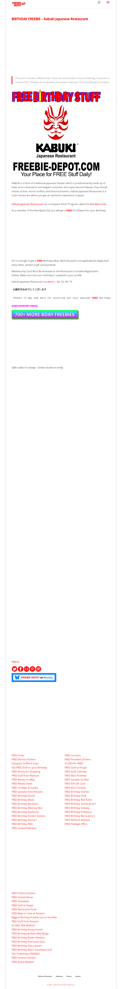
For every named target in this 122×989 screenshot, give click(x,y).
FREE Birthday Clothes (77, 791)
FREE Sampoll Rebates (24, 828)
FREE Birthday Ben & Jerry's (80, 816)
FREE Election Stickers (24, 759)
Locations (49, 281)
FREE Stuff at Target (22, 905)
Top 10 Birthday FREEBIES (26, 953)
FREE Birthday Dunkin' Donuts (28, 816)
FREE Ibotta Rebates (23, 961)
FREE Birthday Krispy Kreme (27, 929)
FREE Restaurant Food (24, 909)
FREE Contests (73, 755)
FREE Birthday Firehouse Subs (28, 941)
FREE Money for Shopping (26, 771)
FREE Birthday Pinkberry (78, 812)
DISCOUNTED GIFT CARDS (25, 305)
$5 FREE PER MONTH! (23, 925)
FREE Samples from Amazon (27, 791)
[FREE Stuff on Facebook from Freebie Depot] (21, 671)
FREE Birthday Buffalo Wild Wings (30, 933)
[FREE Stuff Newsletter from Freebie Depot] (26, 671)
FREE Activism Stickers (24, 957)
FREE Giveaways (20, 901)
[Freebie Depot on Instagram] (38, 671)
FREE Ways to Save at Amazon (28, 913)
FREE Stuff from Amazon (25, 921)
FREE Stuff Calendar (76, 771)
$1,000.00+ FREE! (74, 763)
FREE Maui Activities (76, 775)
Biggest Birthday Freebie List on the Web (34, 917)
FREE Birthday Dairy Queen (27, 945)
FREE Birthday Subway (77, 808)
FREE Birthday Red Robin (78, 799)
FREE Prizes (18, 755)
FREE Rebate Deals (22, 783)
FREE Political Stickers (24, 893)
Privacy (68, 976)
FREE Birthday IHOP (75, 795)
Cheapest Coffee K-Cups (25, 763)
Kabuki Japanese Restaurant (27, 204)
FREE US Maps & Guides (25, 787)
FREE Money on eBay (23, 779)
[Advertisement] (61, 48)
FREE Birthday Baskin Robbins (28, 937)
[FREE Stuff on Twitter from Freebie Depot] (15, 671)
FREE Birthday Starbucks (25, 812)
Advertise (59, 976)
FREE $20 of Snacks (75, 787)
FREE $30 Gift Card (75, 783)
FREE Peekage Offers (76, 824)
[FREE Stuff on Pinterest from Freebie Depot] (32, 671)
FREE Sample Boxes (22, 897)
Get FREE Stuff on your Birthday (29, 767)
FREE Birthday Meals (23, 799)
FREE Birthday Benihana (25, 803)
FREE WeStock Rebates (77, 820)
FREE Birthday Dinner (23, 795)
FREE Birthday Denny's (24, 820)
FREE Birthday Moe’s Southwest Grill (32, 949)
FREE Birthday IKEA (22, 824)
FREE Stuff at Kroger (76, 767)
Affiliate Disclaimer (45, 976)
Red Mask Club (98, 204)
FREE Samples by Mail (77, 779)
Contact (78, 976)
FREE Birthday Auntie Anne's (80, 803)
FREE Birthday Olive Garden (27, 808)
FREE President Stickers (78, 759)
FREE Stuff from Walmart (25, 775)
